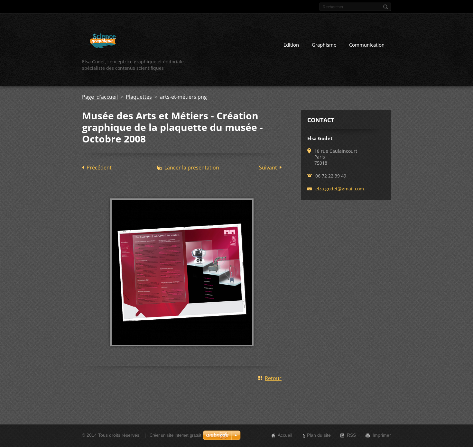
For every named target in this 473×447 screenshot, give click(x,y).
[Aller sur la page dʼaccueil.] (102, 41)
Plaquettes (139, 96)
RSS (351, 435)
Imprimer (382, 435)
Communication (367, 44)
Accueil (285, 435)
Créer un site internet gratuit (175, 435)
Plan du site (319, 435)
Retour (273, 378)
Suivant (268, 167)
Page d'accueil (100, 96)
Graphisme (324, 44)
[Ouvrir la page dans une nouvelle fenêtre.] (182, 350)
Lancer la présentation (191, 167)
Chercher (385, 6)
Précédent (99, 167)
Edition (291, 44)
